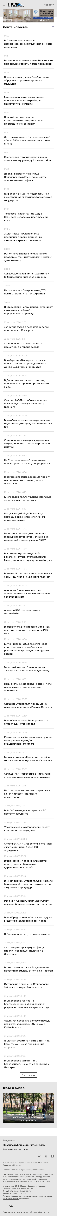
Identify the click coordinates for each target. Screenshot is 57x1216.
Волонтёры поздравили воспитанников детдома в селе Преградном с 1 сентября (23, 120)
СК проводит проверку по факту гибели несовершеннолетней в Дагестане (24, 950)
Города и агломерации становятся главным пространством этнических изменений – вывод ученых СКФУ (26, 537)
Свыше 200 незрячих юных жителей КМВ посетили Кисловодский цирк (26, 275)
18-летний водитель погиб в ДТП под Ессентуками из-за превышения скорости (27, 1044)
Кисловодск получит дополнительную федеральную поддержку (27, 498)
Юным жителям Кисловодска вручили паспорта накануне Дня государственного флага (28, 740)
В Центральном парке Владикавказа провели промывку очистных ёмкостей (28, 969)
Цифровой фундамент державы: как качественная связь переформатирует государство (28, 197)
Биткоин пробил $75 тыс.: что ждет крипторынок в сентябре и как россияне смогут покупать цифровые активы (27, 648)
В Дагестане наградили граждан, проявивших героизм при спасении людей (26, 383)
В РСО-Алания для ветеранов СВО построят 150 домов (25, 812)
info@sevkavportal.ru (20, 1191)
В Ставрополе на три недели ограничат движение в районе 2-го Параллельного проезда (28, 310)
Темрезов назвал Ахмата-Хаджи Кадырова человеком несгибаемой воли (26, 217)
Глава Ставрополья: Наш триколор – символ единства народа (26, 722)
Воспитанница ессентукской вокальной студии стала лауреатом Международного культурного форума (28, 557)
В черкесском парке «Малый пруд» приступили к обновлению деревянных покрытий (26, 864)
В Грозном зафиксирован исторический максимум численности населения (28, 44)
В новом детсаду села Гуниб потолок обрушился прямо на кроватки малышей (26, 80)
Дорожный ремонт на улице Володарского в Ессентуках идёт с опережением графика (25, 177)
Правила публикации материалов (24, 1145)
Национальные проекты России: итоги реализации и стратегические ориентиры (28, 687)
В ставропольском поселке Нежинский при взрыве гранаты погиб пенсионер (28, 62)
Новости (49, 4)
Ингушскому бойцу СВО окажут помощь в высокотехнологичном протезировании (24, 517)
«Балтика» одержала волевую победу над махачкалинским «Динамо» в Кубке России (27, 1024)
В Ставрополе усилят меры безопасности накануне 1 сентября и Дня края (27, 1064)
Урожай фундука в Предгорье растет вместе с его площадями (27, 829)
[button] (6, 1107)
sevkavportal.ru (11, 1198)
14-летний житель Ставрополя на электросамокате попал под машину (26, 669)
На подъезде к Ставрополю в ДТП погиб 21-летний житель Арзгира (25, 292)
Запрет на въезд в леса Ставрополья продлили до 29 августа (26, 329)
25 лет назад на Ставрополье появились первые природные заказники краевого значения (23, 237)
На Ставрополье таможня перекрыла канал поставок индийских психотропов (27, 793)
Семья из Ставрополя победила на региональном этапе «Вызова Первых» (28, 705)
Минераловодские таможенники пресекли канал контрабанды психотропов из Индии (24, 100)
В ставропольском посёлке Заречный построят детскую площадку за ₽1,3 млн (27, 630)
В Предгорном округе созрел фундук (27, 934)
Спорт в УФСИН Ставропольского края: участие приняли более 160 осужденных (28, 847)
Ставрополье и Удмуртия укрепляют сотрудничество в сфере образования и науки (27, 443)
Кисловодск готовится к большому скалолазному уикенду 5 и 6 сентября (27, 159)
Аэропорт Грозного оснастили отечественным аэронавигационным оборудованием (27, 593)
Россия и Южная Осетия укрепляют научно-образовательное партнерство (28, 902)
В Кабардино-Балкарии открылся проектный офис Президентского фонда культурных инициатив (25, 363)
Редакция (9, 1140)
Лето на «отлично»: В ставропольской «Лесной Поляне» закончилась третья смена (27, 140)
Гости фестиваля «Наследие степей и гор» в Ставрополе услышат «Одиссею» (28, 759)
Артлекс (43, 1212)
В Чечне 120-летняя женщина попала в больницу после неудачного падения (28, 575)
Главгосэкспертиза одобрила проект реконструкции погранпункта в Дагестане (27, 480)
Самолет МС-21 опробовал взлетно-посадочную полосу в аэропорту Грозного (25, 403)
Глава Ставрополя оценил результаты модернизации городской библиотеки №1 (28, 423)
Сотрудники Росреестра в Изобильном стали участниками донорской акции (28, 775)
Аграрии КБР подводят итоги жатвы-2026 (22, 612)
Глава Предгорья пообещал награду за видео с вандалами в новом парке (28, 919)
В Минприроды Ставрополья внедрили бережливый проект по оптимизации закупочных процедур (28, 884)
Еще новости (28, 1075)
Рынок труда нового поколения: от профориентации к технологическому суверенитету (27, 257)
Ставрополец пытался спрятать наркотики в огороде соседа (23, 345)
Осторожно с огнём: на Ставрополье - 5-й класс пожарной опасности (27, 986)
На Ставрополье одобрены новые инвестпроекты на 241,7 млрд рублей (27, 462)
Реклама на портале (15, 1149)
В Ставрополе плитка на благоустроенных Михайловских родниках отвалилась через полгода (26, 1004)
